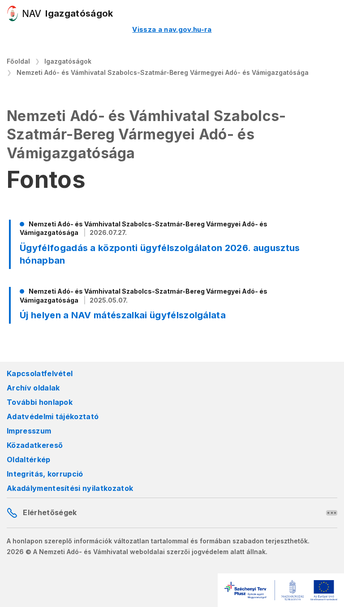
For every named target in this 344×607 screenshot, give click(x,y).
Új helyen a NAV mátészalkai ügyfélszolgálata (123, 315)
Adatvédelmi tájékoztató (53, 416)
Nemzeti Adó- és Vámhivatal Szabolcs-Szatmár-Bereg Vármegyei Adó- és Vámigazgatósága (163, 72)
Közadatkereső (35, 445)
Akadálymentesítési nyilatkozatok (70, 488)
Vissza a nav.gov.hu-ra (171, 29)
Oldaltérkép (29, 459)
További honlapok (40, 402)
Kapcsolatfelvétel (40, 373)
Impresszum (29, 430)
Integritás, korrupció (45, 473)
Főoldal (18, 61)
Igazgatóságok (67, 61)
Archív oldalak (33, 387)
